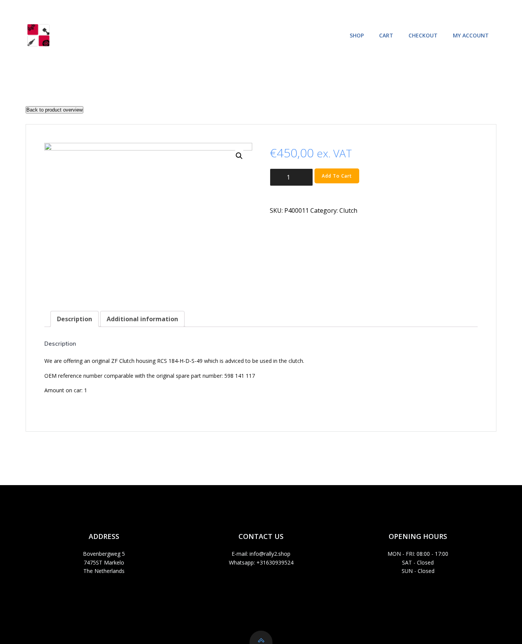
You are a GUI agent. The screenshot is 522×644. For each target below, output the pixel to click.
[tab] (74, 319)
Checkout (423, 35)
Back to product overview (54, 110)
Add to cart (337, 176)
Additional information (142, 319)
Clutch (348, 210)
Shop (357, 35)
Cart (386, 35)
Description (74, 319)
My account (471, 35)
